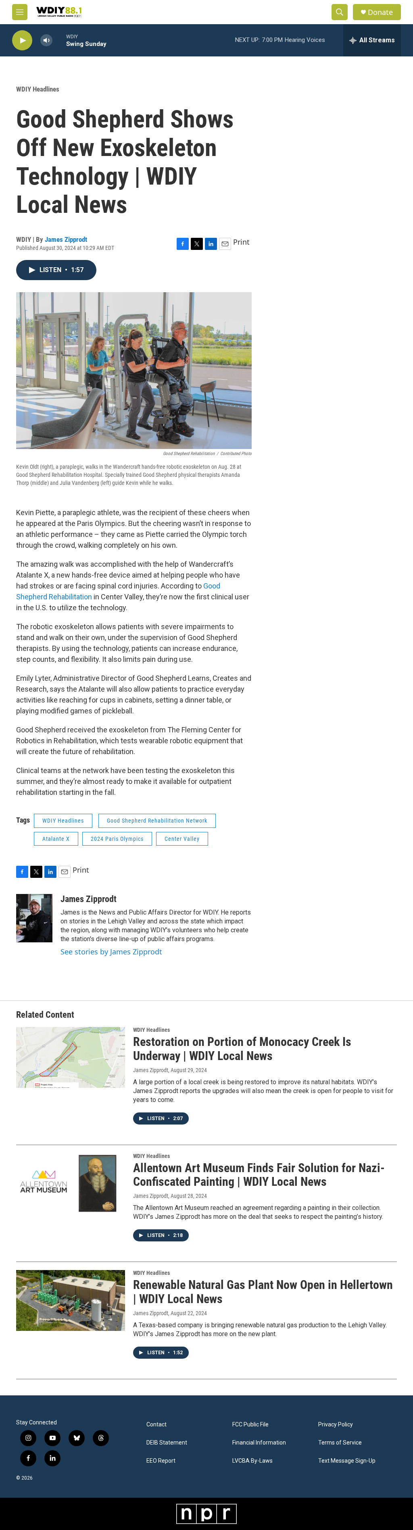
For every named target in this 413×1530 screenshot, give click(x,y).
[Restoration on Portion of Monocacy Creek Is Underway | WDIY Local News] (70, 1057)
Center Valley (182, 839)
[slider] (59, 40)
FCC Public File (250, 1425)
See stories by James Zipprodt (111, 951)
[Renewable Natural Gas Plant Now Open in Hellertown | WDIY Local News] (70, 1300)
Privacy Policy (335, 1425)
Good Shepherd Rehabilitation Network (157, 820)
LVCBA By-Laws (252, 1461)
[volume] (46, 40)
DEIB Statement (166, 1443)
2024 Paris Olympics (117, 839)
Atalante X (56, 839)
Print (241, 242)
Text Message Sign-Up (346, 1461)
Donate (380, 12)
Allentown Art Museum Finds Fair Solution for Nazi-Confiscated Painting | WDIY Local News (259, 1175)
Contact (156, 1425)
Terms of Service (340, 1443)
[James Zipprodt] (34, 918)
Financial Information (259, 1443)
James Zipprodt (66, 239)
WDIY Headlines (37, 89)
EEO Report (160, 1461)
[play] (22, 40)
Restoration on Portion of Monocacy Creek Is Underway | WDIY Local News (242, 1049)
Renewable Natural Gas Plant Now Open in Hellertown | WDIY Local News (263, 1292)
